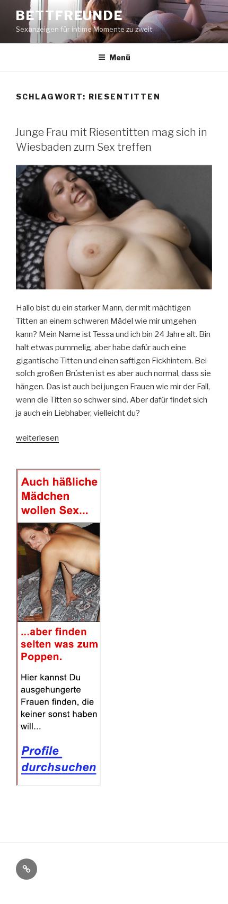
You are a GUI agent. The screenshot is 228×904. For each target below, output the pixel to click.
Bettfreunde (69, 15)
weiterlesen (37, 438)
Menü (119, 57)
